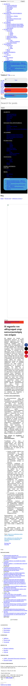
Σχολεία (8, 14)
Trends (8, 51)
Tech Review (10, 45)
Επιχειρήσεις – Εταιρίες (12, 16)
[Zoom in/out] (5, 682)
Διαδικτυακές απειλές (12, 6)
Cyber (11, 40)
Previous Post (7, 543)
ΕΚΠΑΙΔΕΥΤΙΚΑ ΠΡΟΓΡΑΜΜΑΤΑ (13, 13)
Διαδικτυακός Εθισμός (12, 37)
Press (8, 59)
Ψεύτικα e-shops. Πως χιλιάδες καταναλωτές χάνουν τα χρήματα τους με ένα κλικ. (14, 576)
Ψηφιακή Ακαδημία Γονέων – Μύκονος (16, 63)
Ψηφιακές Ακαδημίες (9, 648)
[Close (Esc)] (1, 682)
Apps (11, 46)
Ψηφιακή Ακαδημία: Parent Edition (15, 24)
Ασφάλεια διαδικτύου (12, 5)
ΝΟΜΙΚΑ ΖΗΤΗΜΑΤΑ (9, 52)
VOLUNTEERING (9, 95)
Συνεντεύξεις (10, 60)
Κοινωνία (9, 12)
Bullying (9, 38)
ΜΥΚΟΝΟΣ (7, 61)
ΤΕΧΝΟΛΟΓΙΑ (7, 44)
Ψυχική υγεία (8, 198)
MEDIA (6, 56)
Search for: (3, 1)
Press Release (10, 57)
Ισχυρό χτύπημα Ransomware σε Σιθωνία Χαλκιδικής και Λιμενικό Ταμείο (13, 569)
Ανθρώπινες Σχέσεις (11, 36)
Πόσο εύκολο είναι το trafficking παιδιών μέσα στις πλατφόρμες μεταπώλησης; (15, 589)
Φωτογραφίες (7, 630)
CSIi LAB (6, 53)
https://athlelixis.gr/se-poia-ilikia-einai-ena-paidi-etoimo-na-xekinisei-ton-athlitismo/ (13, 539)
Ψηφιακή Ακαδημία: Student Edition (15, 25)
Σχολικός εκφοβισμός (15, 41)
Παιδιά (11, 34)
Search (22, 1)
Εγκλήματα (9, 9)
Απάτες (8, 10)
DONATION (7, 90)
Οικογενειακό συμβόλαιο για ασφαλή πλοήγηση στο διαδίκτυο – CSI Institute (15, 557)
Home (2, 198)
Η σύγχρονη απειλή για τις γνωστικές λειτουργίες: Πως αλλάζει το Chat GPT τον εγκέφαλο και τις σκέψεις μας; (15, 605)
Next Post (6, 544)
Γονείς (11, 32)
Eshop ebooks (10, 28)
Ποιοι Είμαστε (7, 628)
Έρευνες (9, 55)
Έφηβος (11, 33)
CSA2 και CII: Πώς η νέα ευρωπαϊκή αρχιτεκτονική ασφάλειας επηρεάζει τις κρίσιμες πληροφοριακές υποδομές (15, 596)
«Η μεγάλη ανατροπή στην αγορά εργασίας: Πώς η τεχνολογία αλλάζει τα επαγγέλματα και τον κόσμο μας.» (15, 614)
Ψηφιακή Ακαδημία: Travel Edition (15, 26)
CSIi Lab (6, 652)
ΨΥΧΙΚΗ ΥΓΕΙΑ (8, 29)
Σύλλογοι (9, 17)
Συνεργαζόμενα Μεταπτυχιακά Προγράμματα (17, 129)
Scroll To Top (4, 684)
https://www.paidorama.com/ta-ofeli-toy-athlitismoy (13, 534)
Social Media (10, 8)
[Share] (2, 682)
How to (8, 49)
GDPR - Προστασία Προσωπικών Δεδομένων (15, 658)
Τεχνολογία (6, 642)
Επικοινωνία (6, 632)
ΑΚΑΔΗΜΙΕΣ (7, 22)
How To (9, 21)
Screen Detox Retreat (12, 42)
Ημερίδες (6, 650)
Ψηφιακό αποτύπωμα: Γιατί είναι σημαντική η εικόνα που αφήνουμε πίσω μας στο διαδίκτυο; (15, 583)
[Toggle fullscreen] (4, 682)
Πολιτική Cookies (8, 660)
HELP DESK (7, 85)
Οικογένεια (9, 30)
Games (11, 48)
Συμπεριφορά (7, 322)
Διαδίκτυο (6, 638)
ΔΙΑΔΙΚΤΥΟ (7, 4)
